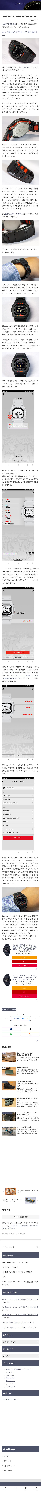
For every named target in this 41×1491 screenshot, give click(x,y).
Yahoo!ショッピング (24, 965)
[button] (34, 1018)
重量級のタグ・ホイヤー (13, 214)
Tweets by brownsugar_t (10, 1399)
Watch (6, 1009)
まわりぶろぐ (10, 1381)
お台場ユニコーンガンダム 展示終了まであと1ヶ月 (20, 1299)
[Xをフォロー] (30, 1029)
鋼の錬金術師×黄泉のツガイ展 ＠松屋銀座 (17, 1272)
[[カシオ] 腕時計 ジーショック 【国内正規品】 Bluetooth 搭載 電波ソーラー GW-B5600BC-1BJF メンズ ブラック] (7, 980)
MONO (13, 1009)
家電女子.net (10, 1378)
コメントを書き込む (20, 1217)
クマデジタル (10, 1372)
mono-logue (10, 1375)
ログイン (5, 1456)
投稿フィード (7, 1461)
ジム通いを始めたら (9, 24)
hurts (3, 1277)
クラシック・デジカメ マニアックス (14, 1322)
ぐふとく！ (10, 1384)
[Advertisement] (20, 1162)
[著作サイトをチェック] (11, 1029)
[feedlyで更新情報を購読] (11, 1034)
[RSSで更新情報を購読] (30, 1034)
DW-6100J (27, 67)
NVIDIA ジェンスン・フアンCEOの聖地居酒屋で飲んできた (20, 1283)
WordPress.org (7, 1471)
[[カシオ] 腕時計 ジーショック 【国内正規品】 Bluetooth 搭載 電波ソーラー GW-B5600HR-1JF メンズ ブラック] (7, 950)
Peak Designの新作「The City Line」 (15, 1262)
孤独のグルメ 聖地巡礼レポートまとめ (19, 1369)
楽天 (24, 961)
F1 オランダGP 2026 (9, 1267)
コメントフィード (8, 1466)
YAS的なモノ (10, 1386)
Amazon (24, 957)
